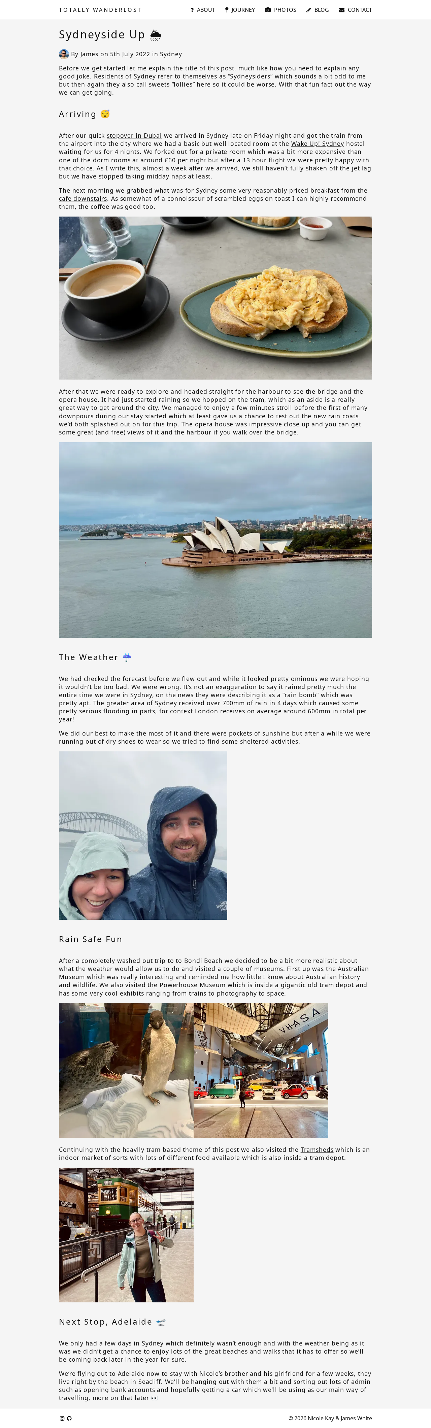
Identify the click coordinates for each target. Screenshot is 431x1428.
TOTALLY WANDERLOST (100, 9)
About (206, 10)
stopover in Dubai (134, 135)
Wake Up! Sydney (317, 143)
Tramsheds (317, 1149)
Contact (360, 10)
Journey (243, 10)
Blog (321, 10)
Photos (285, 10)
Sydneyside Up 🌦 (110, 34)
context (181, 711)
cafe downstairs (83, 198)
